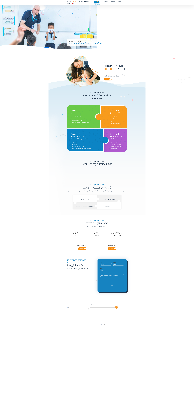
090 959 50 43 (81, 307)
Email (101, 268)
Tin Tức (119, 1)
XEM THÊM (111, 248)
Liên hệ (68, 3)
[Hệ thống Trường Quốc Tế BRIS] (97, 2)
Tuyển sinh (113, 1)
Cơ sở (101, 279)
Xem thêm (81, 248)
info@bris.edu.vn (71, 329)
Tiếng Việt (73, 3)
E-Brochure (106, 79)
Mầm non (69, 1)
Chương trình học (102, 273)
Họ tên (101, 262)
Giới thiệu (106, 1)
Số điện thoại (114, 262)
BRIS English (86, 1)
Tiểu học (74, 1)
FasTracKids (80, 1)
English (72, 3)
